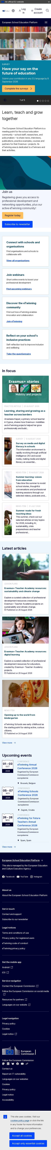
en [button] (13, 11)
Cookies (6, 1028)
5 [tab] (48, 101)
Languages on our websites (15, 1079)
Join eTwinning (14, 321)
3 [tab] (43, 101)
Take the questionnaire (18, 354)
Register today (13, 215)
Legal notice (8, 1094)
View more (7, 742)
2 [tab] (40, 101)
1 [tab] (37, 101)
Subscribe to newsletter (17, 224)
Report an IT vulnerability (14, 1074)
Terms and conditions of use (15, 933)
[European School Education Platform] (6, 11)
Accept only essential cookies (28, 1143)
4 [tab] (45, 101)
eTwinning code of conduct (15, 943)
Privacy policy (8, 1023)
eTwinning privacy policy (13, 948)
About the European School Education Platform (24, 895)
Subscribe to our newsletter (15, 919)
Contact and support (11, 914)
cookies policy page (19, 1120)
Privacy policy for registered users (18, 938)
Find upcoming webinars (19, 289)
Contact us (7, 1068)
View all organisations (17, 260)
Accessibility (8, 1100)
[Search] (47, 11)
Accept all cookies (22, 1135)
